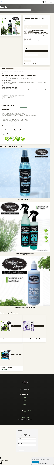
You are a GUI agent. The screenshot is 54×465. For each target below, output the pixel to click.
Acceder (20, 430)
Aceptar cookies (35, 461)
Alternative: (26, 53)
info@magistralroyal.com (25, 392)
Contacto (24, 404)
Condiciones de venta (25, 417)
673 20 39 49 (28, 410)
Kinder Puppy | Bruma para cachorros (25, 199)
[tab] (3, 68)
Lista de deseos (28, 60)
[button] (27, 463)
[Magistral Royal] (5, 2)
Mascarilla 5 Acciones (23, 107)
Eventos (24, 400)
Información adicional (10, 68)
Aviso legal (25, 414)
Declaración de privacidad (45, 463)
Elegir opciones (25, 175)
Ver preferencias (49, 461)
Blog (25, 401)
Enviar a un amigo (28, 63)
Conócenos (25, 403)
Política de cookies (39, 463)
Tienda (25, 397)
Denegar (42, 461)
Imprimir (34, 63)
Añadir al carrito (36, 51)
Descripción (3, 68)
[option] (10, 25)
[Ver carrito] (43, 2)
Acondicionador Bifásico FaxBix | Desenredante (25, 253)
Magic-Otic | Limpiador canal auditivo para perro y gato (25, 307)
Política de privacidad (25, 413)
